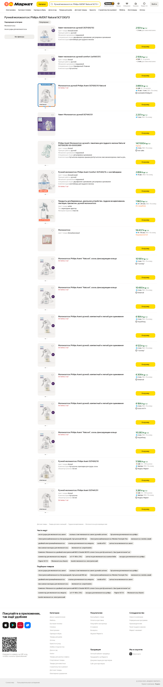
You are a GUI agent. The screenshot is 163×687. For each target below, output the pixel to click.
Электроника (54, 630)
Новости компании (136, 617)
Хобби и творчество (57, 647)
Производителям (135, 624)
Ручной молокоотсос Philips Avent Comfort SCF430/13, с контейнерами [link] (89, 172)
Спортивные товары (57, 660)
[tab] (10, 10)
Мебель (52, 620)
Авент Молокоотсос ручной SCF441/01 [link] (75, 114)
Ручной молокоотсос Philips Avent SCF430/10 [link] (78, 461)
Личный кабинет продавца (100, 654)
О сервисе (94, 627)
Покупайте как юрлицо (98, 624)
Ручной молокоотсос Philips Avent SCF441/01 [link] (78, 490)
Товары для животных (58, 663)
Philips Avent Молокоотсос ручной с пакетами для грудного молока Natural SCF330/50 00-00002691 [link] (91, 144)
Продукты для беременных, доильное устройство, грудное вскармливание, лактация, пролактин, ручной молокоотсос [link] (91, 202)
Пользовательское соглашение (28, 682)
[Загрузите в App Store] (6, 628)
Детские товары (56, 670)
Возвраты (93, 630)
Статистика (10, 682)
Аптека (52, 640)
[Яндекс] (157, 684)
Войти (154, 4)
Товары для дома (56, 637)
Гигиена (53, 627)
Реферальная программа (138, 620)
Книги (52, 653)
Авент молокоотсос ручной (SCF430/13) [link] (76, 28)
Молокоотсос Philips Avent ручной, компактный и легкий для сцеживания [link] (91, 316)
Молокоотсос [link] (64, 230)
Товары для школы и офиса (59, 657)
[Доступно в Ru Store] (28, 628)
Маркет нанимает (135, 630)
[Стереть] (98, 4)
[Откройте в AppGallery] (20, 628)
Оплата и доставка (97, 620)
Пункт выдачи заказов (137, 627)
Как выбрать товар (97, 617)
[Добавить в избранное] (52, 28)
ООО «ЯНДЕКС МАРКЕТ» (151, 681)
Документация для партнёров (101, 660)
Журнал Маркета (96, 633)
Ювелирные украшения (58, 673)
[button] (44, 22)
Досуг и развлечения (57, 617)
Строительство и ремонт (59, 667)
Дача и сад (53, 650)
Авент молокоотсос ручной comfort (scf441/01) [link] (79, 56)
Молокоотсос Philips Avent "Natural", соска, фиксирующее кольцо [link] (87, 258)
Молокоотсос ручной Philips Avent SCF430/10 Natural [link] (82, 86)
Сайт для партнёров (97, 664)
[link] (52, 534)
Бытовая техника (56, 624)
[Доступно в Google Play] (13, 628)
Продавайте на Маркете (99, 657)
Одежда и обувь (56, 633)
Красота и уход (55, 643)
